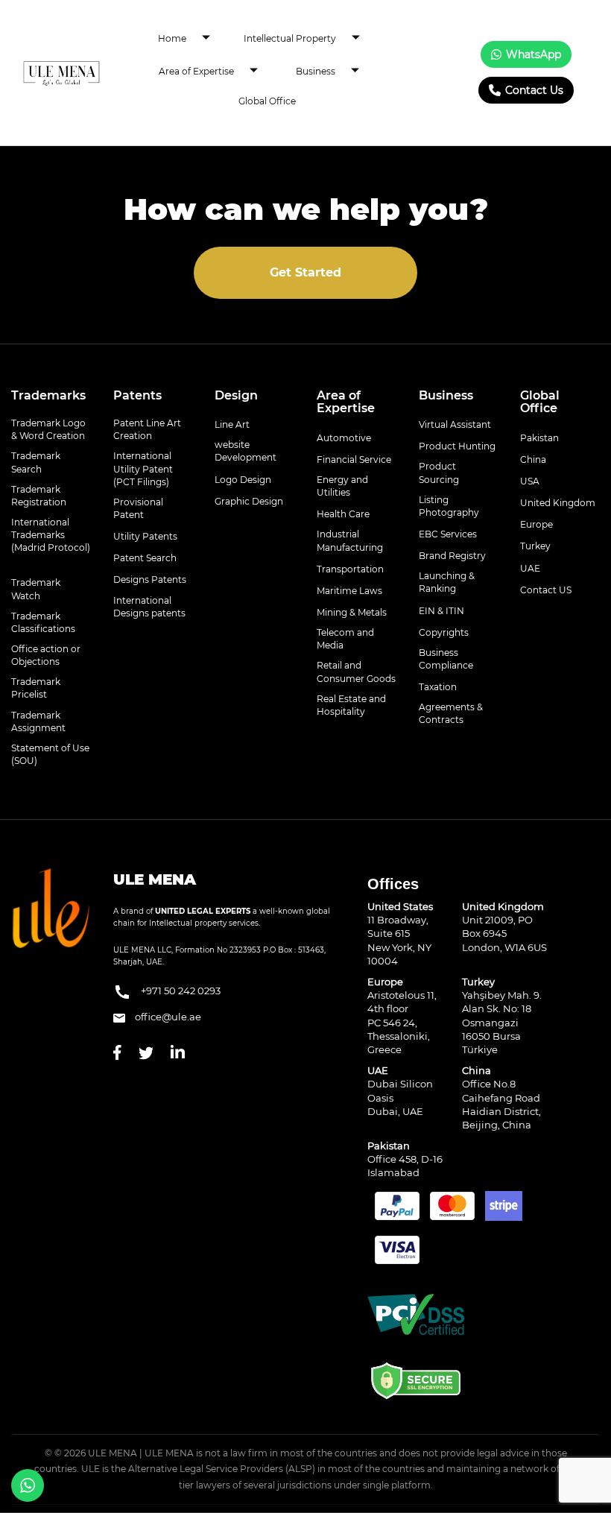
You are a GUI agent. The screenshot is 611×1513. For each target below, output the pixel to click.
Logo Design (243, 479)
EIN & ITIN (441, 610)
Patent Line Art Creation (147, 429)
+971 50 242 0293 (180, 991)
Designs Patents (149, 579)
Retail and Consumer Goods (356, 671)
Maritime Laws (349, 590)
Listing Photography (449, 506)
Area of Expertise (196, 71)
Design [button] (236, 395)
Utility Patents (145, 536)
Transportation (350, 569)
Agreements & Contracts (451, 713)
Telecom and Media (345, 639)
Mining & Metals (352, 612)
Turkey (535, 546)
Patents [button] (137, 395)
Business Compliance (446, 659)
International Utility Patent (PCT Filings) (143, 468)
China (533, 459)
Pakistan (539, 437)
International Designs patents (149, 607)
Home (172, 38)
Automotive (344, 437)
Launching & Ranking (447, 582)
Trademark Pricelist (35, 688)
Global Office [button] (540, 402)
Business (315, 71)
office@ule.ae (167, 1017)
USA (529, 481)
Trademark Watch (35, 589)
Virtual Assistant (455, 424)
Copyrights (444, 632)
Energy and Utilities (342, 486)
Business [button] (446, 395)
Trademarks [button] (48, 395)
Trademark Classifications (43, 622)
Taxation (438, 686)
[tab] (51, 395)
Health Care (343, 513)
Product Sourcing (439, 472)
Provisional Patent (138, 508)
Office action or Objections (45, 655)
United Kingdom (557, 502)
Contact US (546, 590)
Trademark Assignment (38, 721)
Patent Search (145, 557)
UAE (530, 568)
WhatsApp (533, 54)
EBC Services (448, 534)
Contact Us (534, 90)
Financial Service (354, 459)
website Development (245, 451)
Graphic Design (249, 501)
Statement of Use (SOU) (50, 754)
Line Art (232, 424)
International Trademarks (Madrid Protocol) (50, 535)
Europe (536, 524)
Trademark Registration (38, 496)
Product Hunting (457, 446)
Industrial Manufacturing (350, 540)
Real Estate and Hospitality (351, 705)
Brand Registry (452, 555)
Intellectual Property (290, 38)
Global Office (267, 101)
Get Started (305, 272)
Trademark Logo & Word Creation (48, 429)
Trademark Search (35, 462)
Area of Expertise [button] (346, 402)
